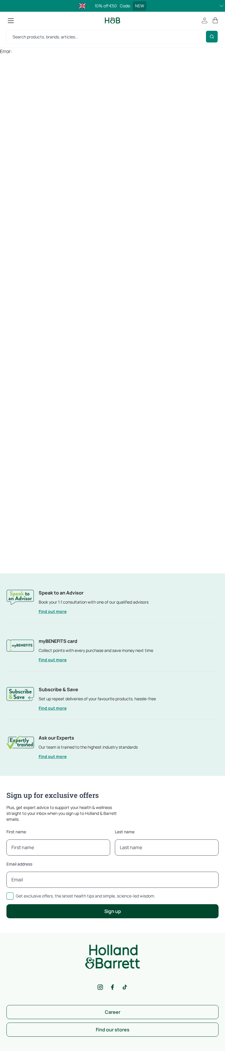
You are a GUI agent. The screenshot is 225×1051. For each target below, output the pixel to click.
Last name (124, 831)
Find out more (53, 611)
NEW (139, 5)
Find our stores (112, 1029)
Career (112, 1012)
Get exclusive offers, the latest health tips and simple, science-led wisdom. (85, 896)
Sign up (112, 911)
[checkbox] (9, 896)
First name (16, 831)
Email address (19, 864)
